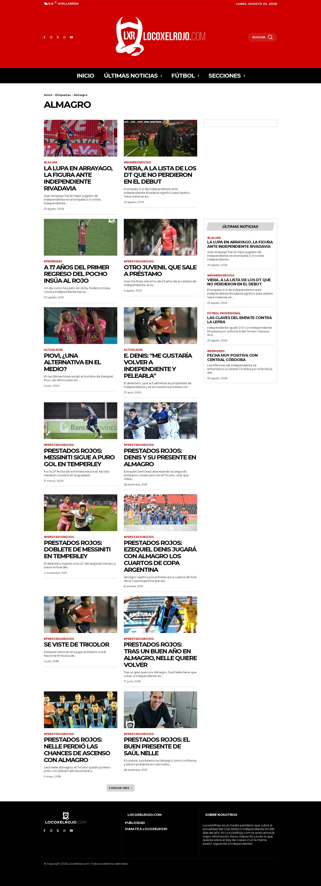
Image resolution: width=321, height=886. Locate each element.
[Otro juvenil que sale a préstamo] (160, 237)
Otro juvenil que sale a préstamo (160, 270)
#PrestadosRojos (139, 261)
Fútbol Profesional (224, 313)
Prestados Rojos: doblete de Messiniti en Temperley (77, 549)
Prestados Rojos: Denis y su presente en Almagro (160, 457)
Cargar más (119, 788)
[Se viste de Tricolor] (80, 614)
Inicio (48, 95)
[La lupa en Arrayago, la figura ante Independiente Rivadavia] (80, 138)
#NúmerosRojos (137, 162)
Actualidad (53, 349)
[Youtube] (71, 37)
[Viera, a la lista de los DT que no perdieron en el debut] (160, 138)
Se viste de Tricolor (76, 644)
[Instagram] (51, 37)
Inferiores (215, 351)
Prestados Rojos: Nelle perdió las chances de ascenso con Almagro (77, 749)
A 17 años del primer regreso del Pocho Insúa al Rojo (76, 273)
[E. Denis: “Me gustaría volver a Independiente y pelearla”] (160, 325)
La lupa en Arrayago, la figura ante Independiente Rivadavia (78, 178)
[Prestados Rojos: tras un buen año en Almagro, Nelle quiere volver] (160, 614)
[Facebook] (44, 37)
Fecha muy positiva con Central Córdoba (232, 357)
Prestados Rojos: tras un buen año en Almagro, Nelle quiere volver (160, 654)
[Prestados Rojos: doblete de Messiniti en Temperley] (80, 512)
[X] (58, 37)
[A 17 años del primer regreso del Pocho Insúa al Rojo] (80, 237)
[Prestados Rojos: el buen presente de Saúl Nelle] (160, 709)
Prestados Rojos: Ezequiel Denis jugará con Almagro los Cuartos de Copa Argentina (160, 556)
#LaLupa (50, 162)
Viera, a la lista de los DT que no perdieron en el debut (160, 174)
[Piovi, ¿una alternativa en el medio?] (80, 325)
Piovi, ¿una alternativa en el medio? (72, 362)
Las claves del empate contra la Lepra (239, 320)
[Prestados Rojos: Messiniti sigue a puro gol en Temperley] (80, 420)
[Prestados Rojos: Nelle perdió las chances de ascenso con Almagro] (80, 709)
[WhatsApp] (64, 37)
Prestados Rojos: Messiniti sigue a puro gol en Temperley (79, 457)
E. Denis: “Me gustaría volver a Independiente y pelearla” (158, 365)
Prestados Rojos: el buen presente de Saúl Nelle (157, 746)
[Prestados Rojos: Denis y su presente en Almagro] (160, 420)
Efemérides (53, 261)
